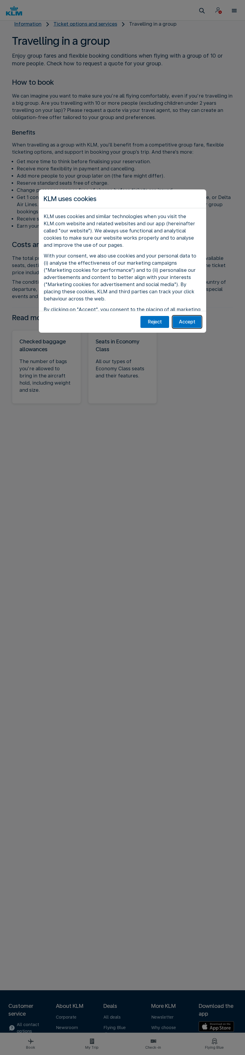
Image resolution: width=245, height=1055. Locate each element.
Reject (155, 322)
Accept (187, 322)
